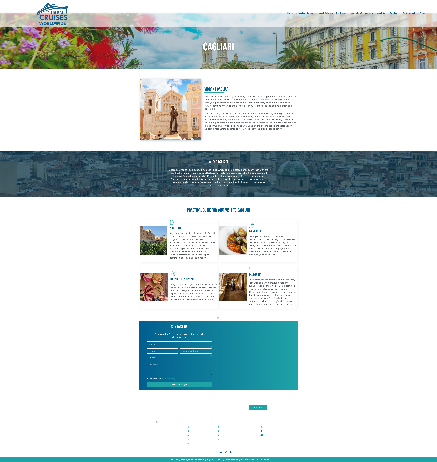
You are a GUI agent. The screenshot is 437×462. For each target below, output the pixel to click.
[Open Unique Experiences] (315, 13)
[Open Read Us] (399, 13)
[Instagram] (226, 452)
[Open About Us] (386, 13)
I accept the (162, 378)
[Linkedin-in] (220, 452)
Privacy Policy (168, 378)
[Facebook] (231, 452)
